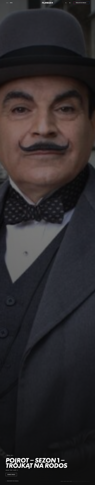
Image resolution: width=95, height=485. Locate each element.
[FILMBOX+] (47, 3)
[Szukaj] (65, 2)
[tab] (62, 481)
